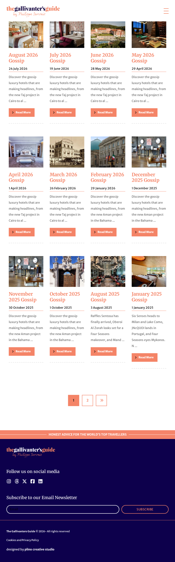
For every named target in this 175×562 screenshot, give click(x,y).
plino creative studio (39, 549)
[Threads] (16, 481)
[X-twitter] (24, 481)
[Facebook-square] (32, 481)
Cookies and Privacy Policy (22, 540)
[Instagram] (8, 481)
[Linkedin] (40, 481)
